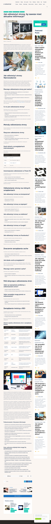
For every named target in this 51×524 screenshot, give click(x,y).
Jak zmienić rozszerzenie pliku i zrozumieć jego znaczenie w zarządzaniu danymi (27, 505)
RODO (18, 100)
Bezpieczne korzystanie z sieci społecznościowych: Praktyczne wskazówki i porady (18, 463)
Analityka (36, 178)
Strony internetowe (13, 510)
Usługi (44, 422)
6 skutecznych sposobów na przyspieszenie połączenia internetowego (16, 455)
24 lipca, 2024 (40, 437)
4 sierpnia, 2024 (40, 230)
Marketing (42, 178)
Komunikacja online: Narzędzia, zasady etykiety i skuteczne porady (16, 466)
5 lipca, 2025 (40, 62)
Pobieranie (40, 136)
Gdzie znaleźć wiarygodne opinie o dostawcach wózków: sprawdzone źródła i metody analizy (40, 53)
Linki (39, 178)
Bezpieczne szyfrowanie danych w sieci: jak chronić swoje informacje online (17, 457)
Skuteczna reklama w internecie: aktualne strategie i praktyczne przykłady (38, 100)
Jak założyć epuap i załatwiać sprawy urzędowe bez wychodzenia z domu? (40, 429)
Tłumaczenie (37, 381)
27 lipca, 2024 (40, 315)
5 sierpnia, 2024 (40, 191)
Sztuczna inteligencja (38, 379)
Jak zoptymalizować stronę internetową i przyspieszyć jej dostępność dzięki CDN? (18, 451)
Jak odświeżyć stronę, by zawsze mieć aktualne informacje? (40, 224)
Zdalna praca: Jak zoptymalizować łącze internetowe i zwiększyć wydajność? (17, 458)
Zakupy (42, 45)
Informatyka (26, 510)
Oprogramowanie (38, 342)
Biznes (36, 45)
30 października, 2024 (41, 108)
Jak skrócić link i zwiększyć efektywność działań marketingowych (40, 184)
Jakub (37, 62)
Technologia (12, 511)
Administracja (37, 422)
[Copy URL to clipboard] (31, 481)
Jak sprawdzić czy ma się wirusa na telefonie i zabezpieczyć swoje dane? (40, 349)
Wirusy (42, 342)
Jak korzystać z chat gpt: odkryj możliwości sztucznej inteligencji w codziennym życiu (40, 389)
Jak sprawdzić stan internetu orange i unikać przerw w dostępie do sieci (16, 469)
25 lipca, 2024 (40, 396)
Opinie (39, 45)
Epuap (41, 422)
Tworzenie (41, 381)
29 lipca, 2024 (40, 273)
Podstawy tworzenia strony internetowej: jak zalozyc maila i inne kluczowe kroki (13, 505)
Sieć (43, 136)
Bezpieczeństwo (27, 508)
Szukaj (36, 22)
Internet (12, 508)
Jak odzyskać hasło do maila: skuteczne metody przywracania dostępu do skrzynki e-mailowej (40, 264)
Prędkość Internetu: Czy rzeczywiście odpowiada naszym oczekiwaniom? (17, 464)
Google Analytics (21, 102)
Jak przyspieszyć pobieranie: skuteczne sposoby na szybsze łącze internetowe (39, 145)
